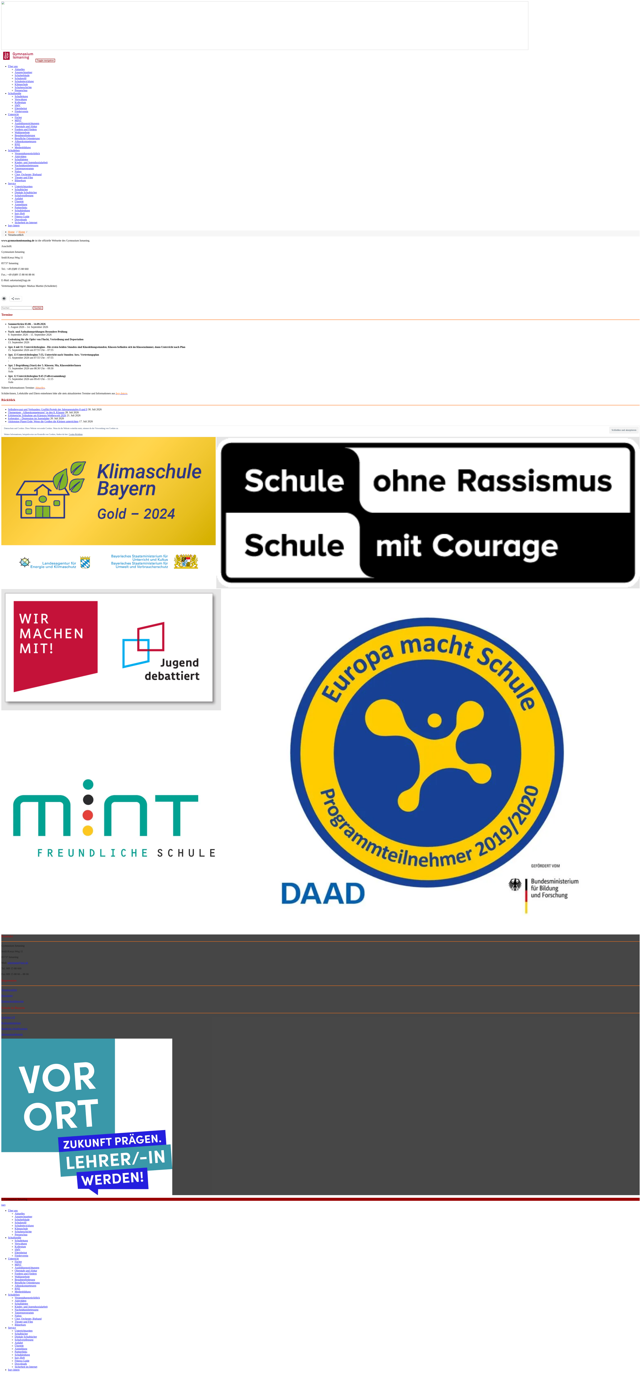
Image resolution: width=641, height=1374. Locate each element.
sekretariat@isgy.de (18, 962)
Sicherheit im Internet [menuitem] (26, 1366)
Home (11, 231)
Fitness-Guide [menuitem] (22, 1360)
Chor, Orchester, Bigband (28, 174)
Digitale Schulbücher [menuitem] (26, 1336)
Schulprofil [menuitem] (20, 1222)
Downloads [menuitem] (21, 1363)
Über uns (13, 66)
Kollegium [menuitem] (20, 1246)
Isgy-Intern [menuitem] (14, 1369)
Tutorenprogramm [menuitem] (24, 1312)
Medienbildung (23, 147)
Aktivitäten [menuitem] (20, 1300)
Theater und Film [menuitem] (24, 1321)
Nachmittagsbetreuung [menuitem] (26, 1309)
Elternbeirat (21, 108)
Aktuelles (20, 69)
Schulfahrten (21, 159)
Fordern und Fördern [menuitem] (26, 1273)
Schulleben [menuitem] (14, 1294)
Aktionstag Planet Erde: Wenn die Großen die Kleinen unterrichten (43, 421)
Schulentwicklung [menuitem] (24, 1225)
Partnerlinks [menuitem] (21, 1351)
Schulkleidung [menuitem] (22, 1354)
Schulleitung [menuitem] (21, 1240)
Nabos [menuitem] (18, 1315)
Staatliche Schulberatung (14, 1028)
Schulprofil (20, 78)
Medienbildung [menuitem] (23, 1291)
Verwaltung (21, 99)
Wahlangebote (22, 132)
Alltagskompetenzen (25, 141)
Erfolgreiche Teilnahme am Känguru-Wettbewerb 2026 (37, 415)
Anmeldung (21, 204)
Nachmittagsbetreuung (26, 165)
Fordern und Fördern (26, 129)
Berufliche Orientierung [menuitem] (27, 1282)
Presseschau (21, 90)
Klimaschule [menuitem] (21, 1228)
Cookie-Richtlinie (76, 434)
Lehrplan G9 (8, 1017)
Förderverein (21, 111)
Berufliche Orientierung (27, 138)
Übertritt (19, 201)
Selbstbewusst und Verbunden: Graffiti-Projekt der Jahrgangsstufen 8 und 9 (47, 409)
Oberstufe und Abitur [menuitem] (26, 1270)
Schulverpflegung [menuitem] (24, 1339)
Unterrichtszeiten (24, 186)
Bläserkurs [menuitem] (20, 1324)
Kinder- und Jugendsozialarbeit (31, 162)
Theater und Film (24, 177)
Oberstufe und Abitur (26, 126)
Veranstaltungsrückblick (27, 153)
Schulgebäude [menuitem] (22, 1219)
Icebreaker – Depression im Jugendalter (29, 418)
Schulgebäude (22, 75)
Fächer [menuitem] (18, 1261)
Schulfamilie (14, 93)
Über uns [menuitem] (13, 1210)
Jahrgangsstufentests (12, 1034)
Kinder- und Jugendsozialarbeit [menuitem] (31, 1306)
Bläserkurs (20, 180)
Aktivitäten (20, 156)
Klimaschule (21, 84)
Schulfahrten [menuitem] (21, 1303)
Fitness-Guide (22, 216)
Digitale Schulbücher (26, 192)
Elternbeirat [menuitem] (21, 1252)
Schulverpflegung (24, 195)
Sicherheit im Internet (26, 222)
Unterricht (13, 114)
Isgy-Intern (14, 225)
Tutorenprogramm (24, 168)
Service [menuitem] (12, 1327)
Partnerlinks (21, 207)
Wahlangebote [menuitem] (22, 1276)
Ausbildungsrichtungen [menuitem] (27, 1267)
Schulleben (14, 150)
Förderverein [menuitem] (21, 1255)
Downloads (21, 219)
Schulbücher (21, 189)
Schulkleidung (22, 210)
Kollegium (20, 102)
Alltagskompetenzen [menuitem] (25, 1285)
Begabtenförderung (25, 135)
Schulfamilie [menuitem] (14, 1237)
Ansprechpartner (23, 72)
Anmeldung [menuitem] (21, 1348)
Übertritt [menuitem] (19, 1345)
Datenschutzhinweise (12, 1001)
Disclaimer (7, 995)
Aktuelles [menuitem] (20, 1213)
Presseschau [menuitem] (21, 1234)
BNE (17, 144)
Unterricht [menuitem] (13, 1258)
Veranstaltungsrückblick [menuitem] (27, 1297)
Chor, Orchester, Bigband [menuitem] (28, 1318)
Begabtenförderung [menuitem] (25, 1279)
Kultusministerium (11, 1023)
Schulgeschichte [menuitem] (23, 1231)
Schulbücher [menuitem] (21, 1333)
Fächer (18, 117)
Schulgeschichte (23, 87)
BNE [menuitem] (17, 1288)
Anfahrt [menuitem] (19, 1342)
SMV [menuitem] (18, 1249)
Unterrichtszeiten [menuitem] (24, 1330)
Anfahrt (19, 198)
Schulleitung (21, 96)
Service (12, 183)
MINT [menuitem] (18, 1264)
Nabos (18, 171)
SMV (18, 105)
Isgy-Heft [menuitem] (20, 1357)
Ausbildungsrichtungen (27, 123)
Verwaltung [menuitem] (21, 1243)
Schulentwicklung (24, 81)
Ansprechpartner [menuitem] (23, 1216)
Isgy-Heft (20, 213)
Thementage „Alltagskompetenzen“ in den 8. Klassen (36, 412)
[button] (108, 512)
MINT (18, 120)
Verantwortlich (9, 990)
